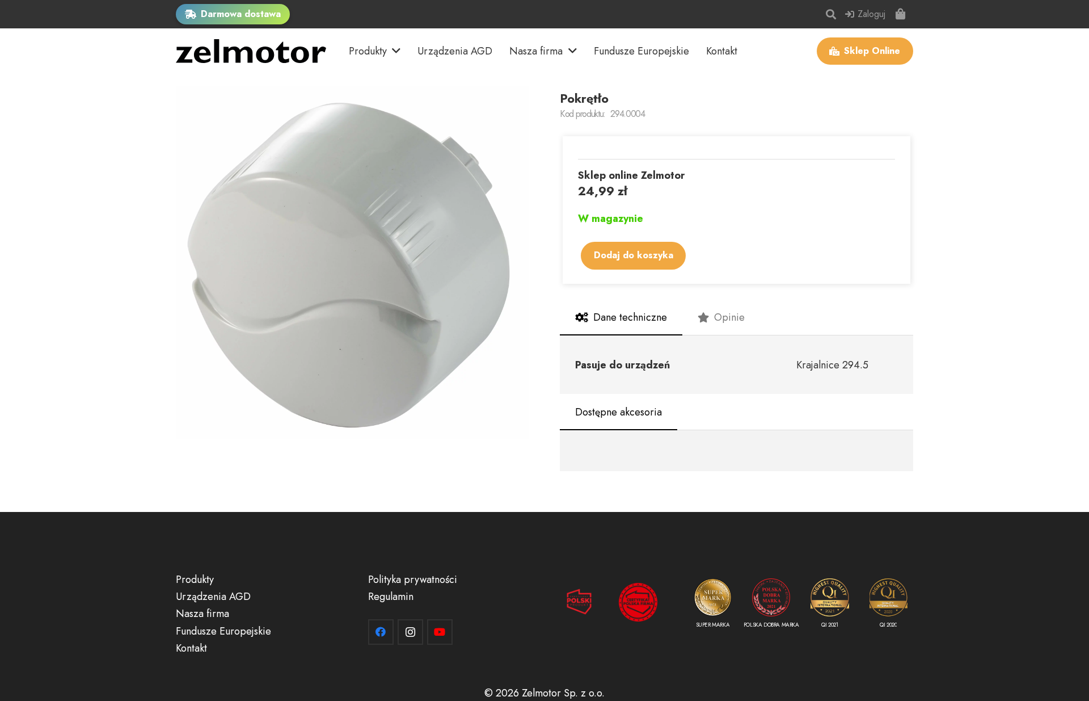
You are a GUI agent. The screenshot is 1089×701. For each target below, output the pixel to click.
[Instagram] (410, 632)
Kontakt (191, 648)
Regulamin (390, 596)
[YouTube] (440, 632)
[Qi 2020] (888, 605)
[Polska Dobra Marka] (771, 605)
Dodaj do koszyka (633, 255)
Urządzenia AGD (213, 596)
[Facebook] (381, 632)
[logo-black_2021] (251, 51)
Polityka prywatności (412, 579)
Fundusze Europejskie (223, 631)
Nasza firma (202, 613)
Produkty (195, 579)
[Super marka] (712, 605)
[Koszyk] (900, 14)
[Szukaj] (831, 14)
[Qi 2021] (829, 605)
